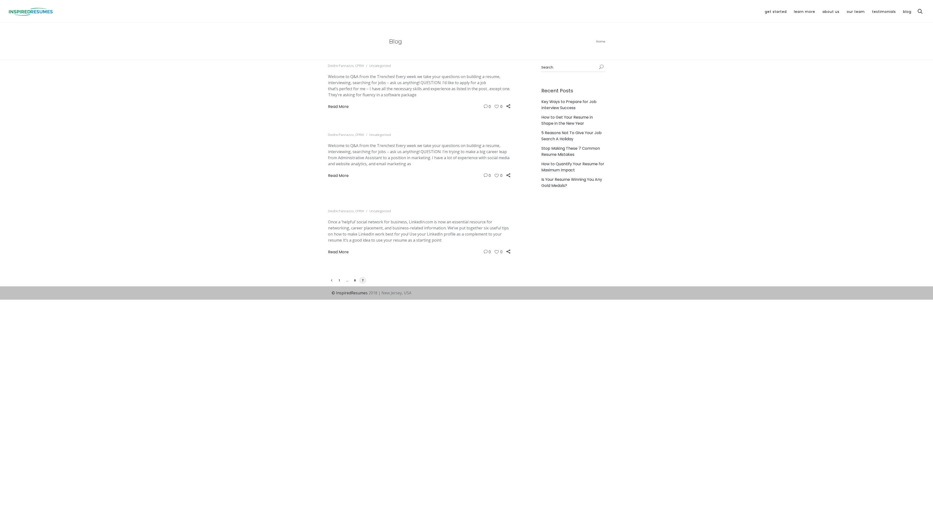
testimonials (884, 11)
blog (907, 11)
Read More (338, 106)
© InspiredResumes (350, 293)
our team (856, 11)
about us (830, 11)
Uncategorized (380, 65)
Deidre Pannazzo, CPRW (346, 65)
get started (776, 11)
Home (600, 41)
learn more (804, 11)
